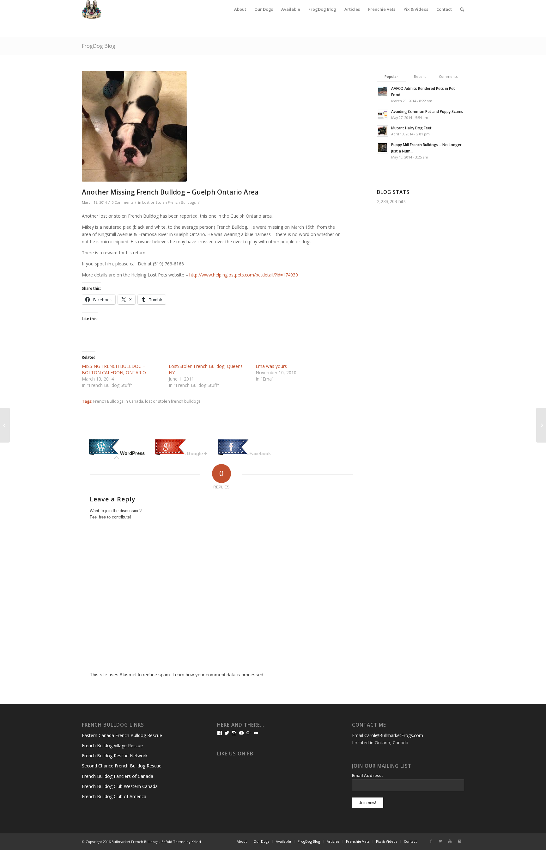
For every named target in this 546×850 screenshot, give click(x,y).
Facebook (260, 453)
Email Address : (367, 775)
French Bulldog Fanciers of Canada (117, 776)
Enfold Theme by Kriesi (181, 841)
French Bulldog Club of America (114, 796)
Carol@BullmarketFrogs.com (393, 735)
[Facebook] (431, 841)
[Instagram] (459, 841)
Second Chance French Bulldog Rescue (121, 766)
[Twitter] (440, 841)
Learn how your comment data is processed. (218, 674)
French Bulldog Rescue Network (115, 756)
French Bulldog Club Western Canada (120, 786)
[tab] (116, 448)
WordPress (132, 453)
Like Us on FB (235, 753)
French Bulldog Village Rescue (112, 745)
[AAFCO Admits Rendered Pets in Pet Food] (541, 425)
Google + (197, 453)
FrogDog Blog (98, 45)
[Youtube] (450, 841)
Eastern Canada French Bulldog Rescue (122, 735)
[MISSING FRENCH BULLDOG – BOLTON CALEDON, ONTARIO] (5, 425)
